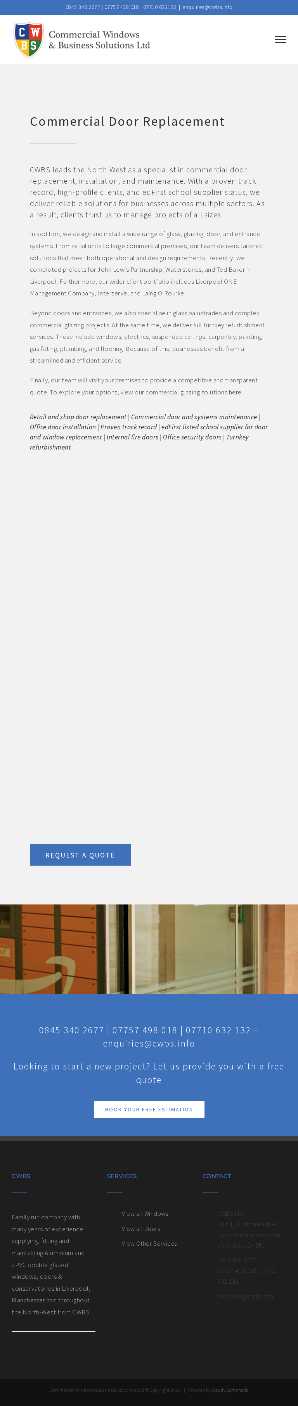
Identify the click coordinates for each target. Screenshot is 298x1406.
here (235, 392)
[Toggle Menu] (280, 39)
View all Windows (145, 1213)
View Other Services (149, 1243)
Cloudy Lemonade (229, 1390)
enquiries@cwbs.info (207, 6)
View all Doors (141, 1228)
